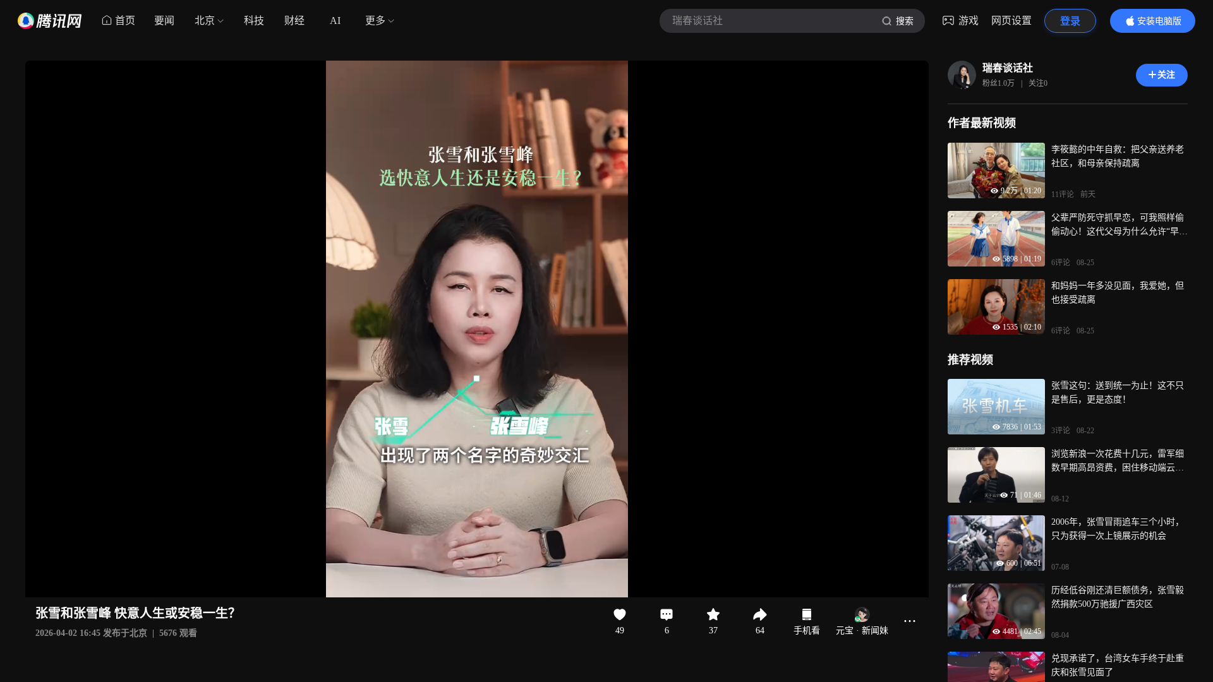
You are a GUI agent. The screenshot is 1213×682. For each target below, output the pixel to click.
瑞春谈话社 (1007, 68)
